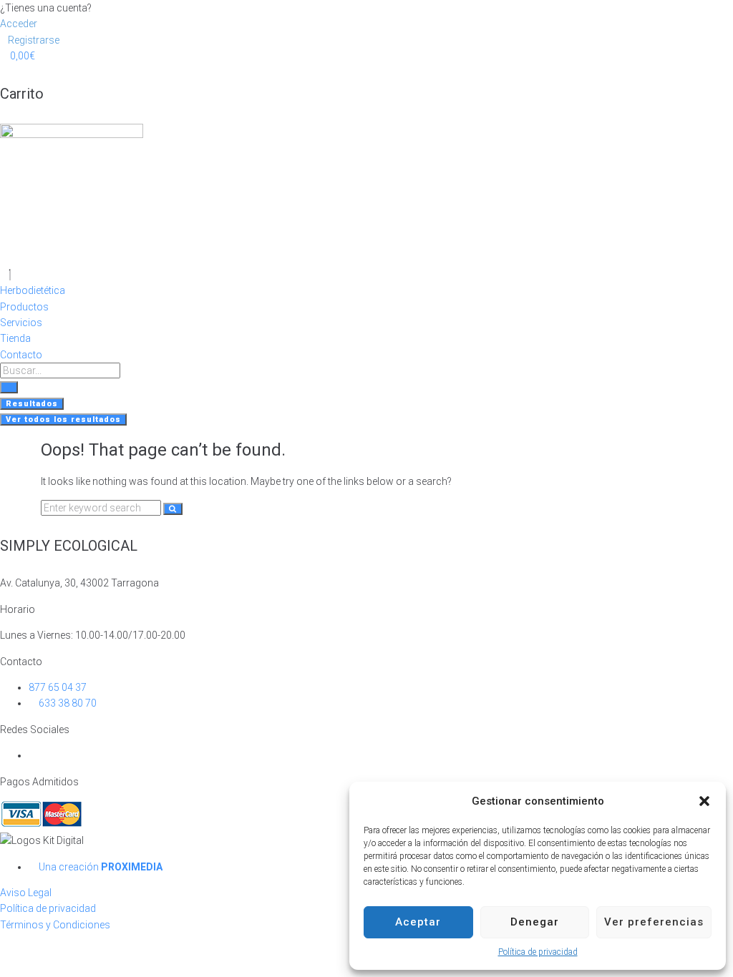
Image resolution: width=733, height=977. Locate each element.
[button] (704, 801)
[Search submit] (9, 387)
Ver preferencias (654, 921)
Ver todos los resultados (63, 419)
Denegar (534, 921)
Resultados (32, 403)
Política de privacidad (538, 952)
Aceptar (418, 921)
